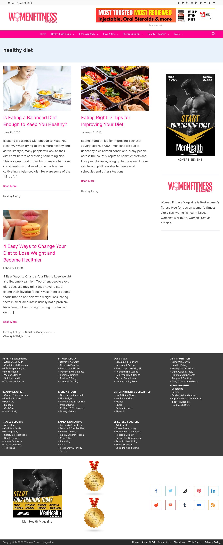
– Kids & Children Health (71, 434)
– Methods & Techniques (71, 408)
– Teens (62, 451)
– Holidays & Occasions (182, 368)
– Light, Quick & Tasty (181, 371)
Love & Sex (109, 34)
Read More (10, 186)
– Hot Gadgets (66, 398)
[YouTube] (205, 3)
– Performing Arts (123, 408)
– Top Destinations (12, 444)
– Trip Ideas (8, 447)
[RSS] (213, 505)
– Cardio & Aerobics (68, 361)
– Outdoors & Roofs (180, 405)
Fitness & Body (87, 34)
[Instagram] (187, 3)
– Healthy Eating (178, 365)
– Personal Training (68, 374)
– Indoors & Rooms (180, 401)
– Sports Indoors (11, 438)
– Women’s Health (11, 374)
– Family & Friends (68, 431)
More (177, 34)
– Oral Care (8, 408)
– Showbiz (119, 411)
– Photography (10, 431)
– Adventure (8, 425)
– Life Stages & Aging (13, 368)
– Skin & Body (9, 411)
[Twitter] (183, 3)
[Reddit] (201, 3)
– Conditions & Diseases (15, 365)
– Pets (61, 444)
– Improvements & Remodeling (186, 398)
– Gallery (174, 392)
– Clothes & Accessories (15, 395)
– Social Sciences (123, 444)
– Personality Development (128, 438)
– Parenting (64, 441)
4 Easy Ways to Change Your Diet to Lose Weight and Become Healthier (34, 253)
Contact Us (164, 542)
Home (43, 34)
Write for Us (195, 542)
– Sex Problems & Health (127, 374)
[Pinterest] (192, 3)
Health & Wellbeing (61, 34)
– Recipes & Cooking (181, 378)
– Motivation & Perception (127, 431)
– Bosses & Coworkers (70, 425)
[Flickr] (214, 3)
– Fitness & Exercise (68, 365)
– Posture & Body (67, 378)
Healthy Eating (12, 196)
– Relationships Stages (126, 371)
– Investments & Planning (71, 401)
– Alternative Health (12, 361)
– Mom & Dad (65, 438)
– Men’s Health (10, 371)
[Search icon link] (212, 34)
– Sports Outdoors (12, 441)
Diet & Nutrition (131, 34)
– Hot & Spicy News (124, 395)
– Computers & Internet (70, 395)
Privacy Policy (213, 542)
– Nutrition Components (182, 374)
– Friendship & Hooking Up (128, 368)
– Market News (66, 404)
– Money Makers (67, 411)
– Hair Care (8, 401)
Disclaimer (179, 542)
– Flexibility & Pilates (69, 368)
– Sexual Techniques (125, 378)
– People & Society (124, 434)
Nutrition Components (38, 332)
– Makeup (7, 404)
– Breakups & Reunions (126, 361)
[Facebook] (179, 3)
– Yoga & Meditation (13, 381)
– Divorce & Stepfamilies (71, 428)
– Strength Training (68, 381)
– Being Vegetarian (180, 361)
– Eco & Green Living (125, 428)
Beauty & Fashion (157, 34)
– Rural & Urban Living (125, 441)
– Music (118, 404)
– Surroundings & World (126, 447)
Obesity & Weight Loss (16, 336)
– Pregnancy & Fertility (70, 447)
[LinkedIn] (196, 3)
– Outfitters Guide (11, 428)
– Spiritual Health (11, 378)
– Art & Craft (120, 425)
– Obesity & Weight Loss (71, 371)
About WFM (148, 542)
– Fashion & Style (11, 398)
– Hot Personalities (124, 398)
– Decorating (176, 388)
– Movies (118, 401)
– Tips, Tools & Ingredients (184, 381)
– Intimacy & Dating (124, 365)
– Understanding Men (125, 381)
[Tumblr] (209, 3)
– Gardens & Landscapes (183, 395)
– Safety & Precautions (14, 434)
